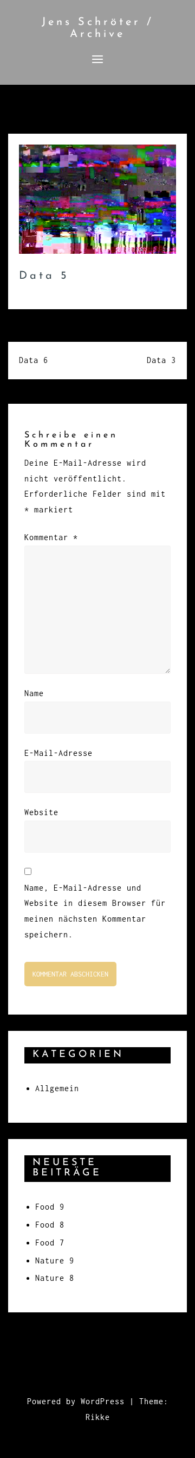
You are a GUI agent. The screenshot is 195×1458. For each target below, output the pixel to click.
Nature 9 (54, 1260)
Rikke (98, 1417)
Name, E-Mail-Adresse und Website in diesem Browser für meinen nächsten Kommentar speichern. (95, 911)
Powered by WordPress (76, 1401)
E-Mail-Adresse (58, 753)
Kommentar (51, 537)
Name (34, 693)
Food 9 (49, 1206)
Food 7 (49, 1242)
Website (41, 812)
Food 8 (49, 1224)
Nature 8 (54, 1277)
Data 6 (33, 360)
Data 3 (161, 360)
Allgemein (57, 1088)
